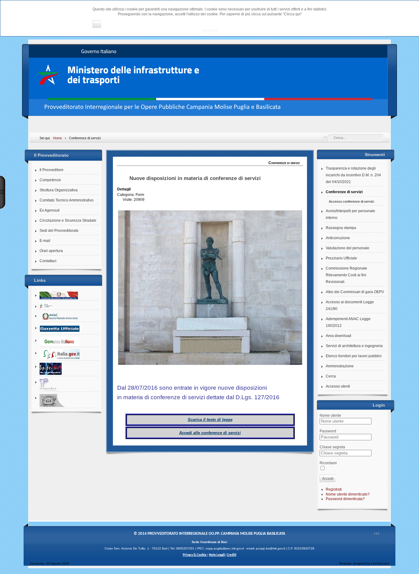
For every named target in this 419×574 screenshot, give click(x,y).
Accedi (327, 478)
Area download (338, 336)
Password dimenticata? (345, 499)
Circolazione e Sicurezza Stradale (68, 220)
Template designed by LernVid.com (364, 563)
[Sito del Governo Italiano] (69, 341)
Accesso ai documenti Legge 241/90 (350, 305)
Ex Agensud (50, 210)
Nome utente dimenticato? (348, 494)
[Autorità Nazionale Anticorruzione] (69, 316)
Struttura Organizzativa (59, 190)
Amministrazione (340, 366)
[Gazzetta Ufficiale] (69, 329)
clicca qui (210, 30)
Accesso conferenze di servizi (351, 201)
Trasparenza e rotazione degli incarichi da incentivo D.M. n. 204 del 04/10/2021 (353, 175)
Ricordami (328, 463)
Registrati (334, 489)
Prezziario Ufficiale (341, 258)
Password (328, 431)
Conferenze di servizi (344, 192)
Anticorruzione (338, 238)
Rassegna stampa (341, 228)
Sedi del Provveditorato (59, 230)
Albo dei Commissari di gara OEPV (355, 292)
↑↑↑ (376, 533)
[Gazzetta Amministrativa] (69, 400)
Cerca (331, 376)
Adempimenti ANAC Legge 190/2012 (348, 322)
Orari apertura (51, 251)
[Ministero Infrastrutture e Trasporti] (69, 306)
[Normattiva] (69, 384)
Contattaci (48, 261)
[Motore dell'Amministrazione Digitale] (69, 354)
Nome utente (330, 415)
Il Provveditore (51, 170)
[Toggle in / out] (3, 192)
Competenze (50, 180)
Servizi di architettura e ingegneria (354, 346)
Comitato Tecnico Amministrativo (67, 200)
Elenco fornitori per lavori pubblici (354, 356)
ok (97, 24)
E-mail (45, 241)
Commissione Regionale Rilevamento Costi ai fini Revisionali (346, 275)
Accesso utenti (338, 386)
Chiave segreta (332, 447)
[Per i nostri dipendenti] (69, 369)
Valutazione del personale (347, 248)
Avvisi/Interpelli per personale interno (350, 214)
